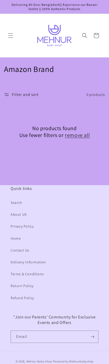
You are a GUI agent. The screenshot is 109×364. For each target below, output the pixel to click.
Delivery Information (28, 262)
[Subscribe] (92, 337)
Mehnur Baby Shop (39, 361)
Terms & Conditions (27, 274)
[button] (10, 35)
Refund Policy (22, 298)
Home (16, 238)
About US (19, 214)
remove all (77, 135)
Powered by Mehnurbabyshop (73, 361)
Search (16, 202)
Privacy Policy (22, 226)
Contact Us (20, 250)
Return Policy (22, 285)
